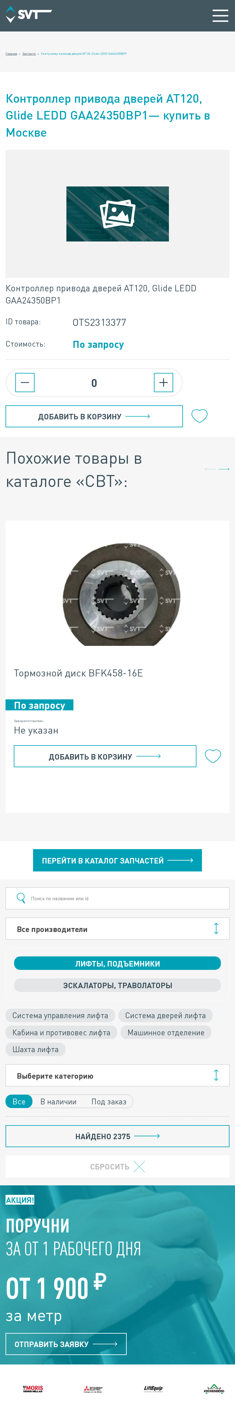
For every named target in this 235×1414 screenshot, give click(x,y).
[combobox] (117, 929)
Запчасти (29, 53)
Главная (11, 53)
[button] (224, 469)
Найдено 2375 (102, 1136)
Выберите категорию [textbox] (55, 1075)
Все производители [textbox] (52, 928)
